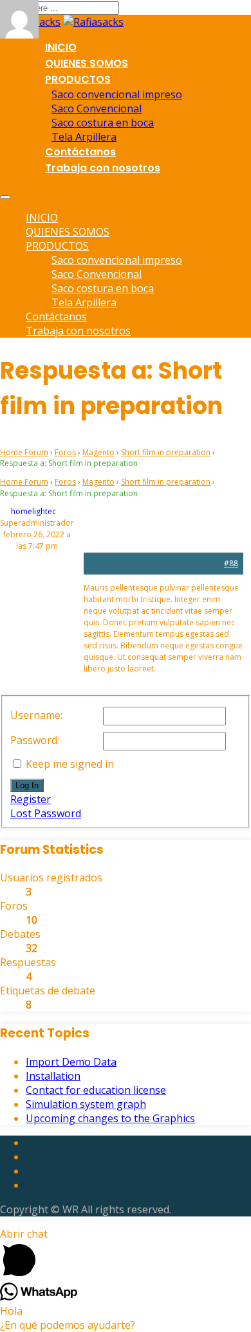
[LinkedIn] (29, 1157)
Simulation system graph (86, 1104)
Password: (34, 740)
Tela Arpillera (83, 137)
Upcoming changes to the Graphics (110, 1118)
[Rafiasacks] (93, 22)
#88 (231, 563)
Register (30, 799)
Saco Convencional (96, 108)
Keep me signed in (70, 764)
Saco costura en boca (102, 123)
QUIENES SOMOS (86, 63)
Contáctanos (80, 151)
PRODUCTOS (78, 79)
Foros (65, 452)
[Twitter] (29, 1171)
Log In (27, 785)
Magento (98, 452)
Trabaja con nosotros (102, 167)
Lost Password (45, 813)
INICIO (61, 47)
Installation (53, 1076)
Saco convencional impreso (116, 94)
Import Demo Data (71, 1062)
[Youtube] (29, 1185)
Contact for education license (96, 1090)
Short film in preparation (165, 452)
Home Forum (24, 452)
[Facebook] (29, 1143)
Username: (36, 715)
